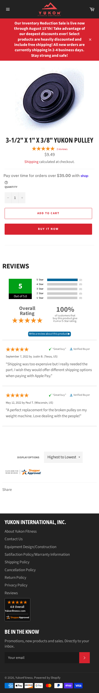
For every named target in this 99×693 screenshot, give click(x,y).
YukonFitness (24, 677)
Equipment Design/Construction (30, 547)
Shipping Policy (17, 562)
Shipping (31, 161)
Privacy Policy (16, 585)
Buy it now (48, 229)
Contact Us (14, 539)
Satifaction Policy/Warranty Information (37, 554)
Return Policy (15, 577)
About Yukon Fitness (21, 531)
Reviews (11, 593)
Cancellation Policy (20, 570)
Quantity (11, 187)
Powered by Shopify (47, 677)
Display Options (28, 457)
